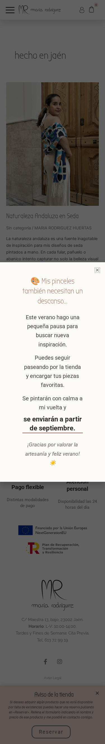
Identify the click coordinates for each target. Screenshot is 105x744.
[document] (52, 372)
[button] (97, 270)
